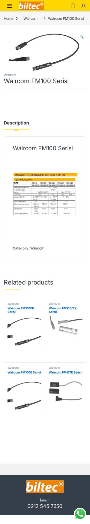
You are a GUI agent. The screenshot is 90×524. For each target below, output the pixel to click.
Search (73, 6)
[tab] (16, 125)
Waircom (31, 18)
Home (8, 18)
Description (16, 123)
